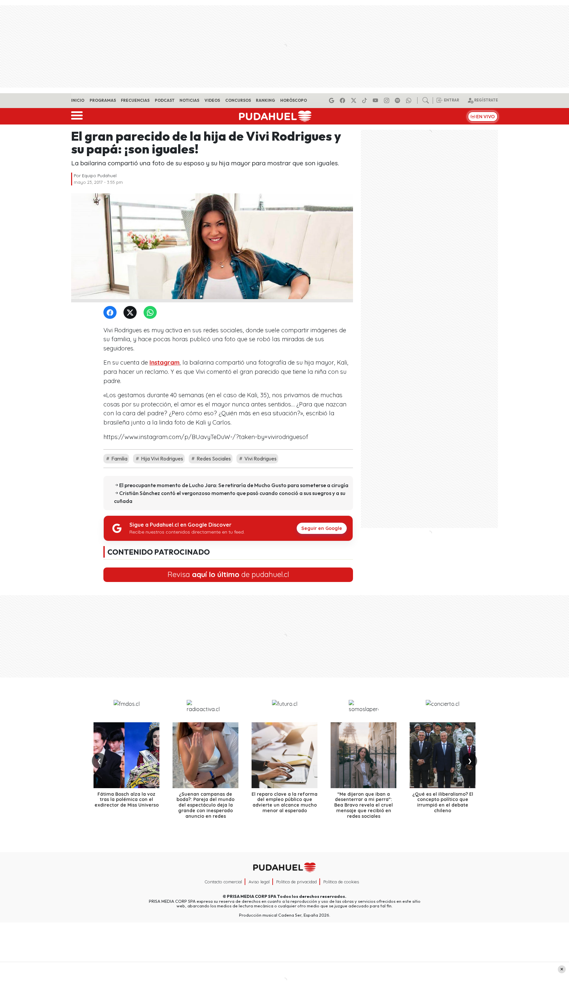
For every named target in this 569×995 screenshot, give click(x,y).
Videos (212, 100)
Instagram (164, 362)
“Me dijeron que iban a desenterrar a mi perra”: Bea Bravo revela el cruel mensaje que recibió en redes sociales (363, 805)
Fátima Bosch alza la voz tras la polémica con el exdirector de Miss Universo (127, 799)
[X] (354, 100)
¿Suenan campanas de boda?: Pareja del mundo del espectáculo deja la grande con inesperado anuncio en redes (205, 805)
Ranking (265, 100)
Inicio (77, 100)
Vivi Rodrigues (260, 458)
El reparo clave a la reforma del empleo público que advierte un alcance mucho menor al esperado (284, 802)
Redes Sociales (213, 458)
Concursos (238, 100)
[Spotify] (398, 100)
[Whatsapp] (409, 100)
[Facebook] (343, 100)
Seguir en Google (321, 528)
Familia (118, 458)
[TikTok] (365, 100)
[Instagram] (387, 100)
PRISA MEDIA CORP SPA (251, 896)
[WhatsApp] (151, 313)
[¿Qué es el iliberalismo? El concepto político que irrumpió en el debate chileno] (442, 755)
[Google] (332, 100)
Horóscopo (293, 100)
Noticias (189, 100)
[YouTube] (376, 100)
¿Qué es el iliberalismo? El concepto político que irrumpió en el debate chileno (442, 802)
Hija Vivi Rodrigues (161, 458)
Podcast (165, 100)
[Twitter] (131, 313)
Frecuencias (135, 100)
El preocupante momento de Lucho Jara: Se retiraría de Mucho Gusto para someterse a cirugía (233, 485)
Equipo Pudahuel (99, 175)
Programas (103, 100)
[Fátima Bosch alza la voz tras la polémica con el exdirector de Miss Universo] (126, 755)
